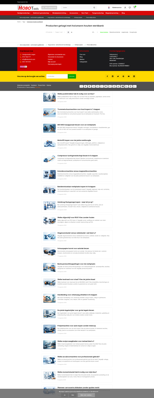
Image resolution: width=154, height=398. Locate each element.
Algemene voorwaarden (23, 85)
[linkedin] (134, 76)
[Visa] (94, 86)
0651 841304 (26, 62)
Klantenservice (116, 7)
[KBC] (118, 86)
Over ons (82, 55)
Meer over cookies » (86, 395)
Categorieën (83, 62)
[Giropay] (122, 86)
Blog (123, 13)
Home (18, 22)
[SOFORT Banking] (102, 86)
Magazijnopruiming (112, 13)
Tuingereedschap (98, 13)
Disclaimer (34, 85)
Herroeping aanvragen (54, 64)
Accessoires (74, 13)
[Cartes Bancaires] (130, 86)
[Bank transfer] (81, 86)
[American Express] (114, 86)
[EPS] (126, 86)
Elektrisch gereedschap (41, 13)
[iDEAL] (85, 86)
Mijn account (52, 62)
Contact (50, 59)
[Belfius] (110, 86)
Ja (64, 395)
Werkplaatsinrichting (59, 13)
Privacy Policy (41, 85)
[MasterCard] (89, 86)
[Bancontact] (98, 86)
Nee (73, 395)
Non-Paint (85, 13)
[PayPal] (135, 86)
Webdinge (37, 87)
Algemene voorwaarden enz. (57, 55)
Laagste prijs (124, 32)
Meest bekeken (104, 32)
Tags (23, 22)
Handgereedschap (23, 13)
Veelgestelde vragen (28, 55)
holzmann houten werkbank (35, 22)
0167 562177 (26, 57)
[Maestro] (106, 86)
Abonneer (71, 76)
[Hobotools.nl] (28, 7)
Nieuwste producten (115, 32)
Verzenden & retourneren (55, 57)
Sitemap (49, 85)
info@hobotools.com (28, 59)
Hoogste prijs (133, 32)
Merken (82, 59)
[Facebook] (107, 76)
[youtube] (128, 76)
